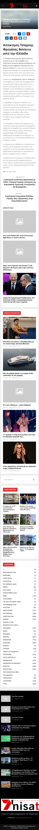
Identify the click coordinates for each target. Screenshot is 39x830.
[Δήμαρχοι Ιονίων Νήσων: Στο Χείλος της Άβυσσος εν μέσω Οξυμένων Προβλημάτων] (5, 784)
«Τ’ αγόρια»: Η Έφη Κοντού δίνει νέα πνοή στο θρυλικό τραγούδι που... (19, 436)
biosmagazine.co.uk (9, 572)
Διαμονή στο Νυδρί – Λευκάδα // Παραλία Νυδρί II (27, 528)
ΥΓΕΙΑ (5, 684)
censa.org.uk (7, 581)
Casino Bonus (7, 578)
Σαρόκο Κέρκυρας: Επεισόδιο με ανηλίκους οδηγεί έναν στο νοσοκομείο (23, 750)
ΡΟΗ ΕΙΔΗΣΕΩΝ (8, 672)
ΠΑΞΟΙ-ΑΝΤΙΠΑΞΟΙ (9, 657)
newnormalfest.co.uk (10, 593)
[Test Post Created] (5, 698)
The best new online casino (12, 602)
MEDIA (5, 587)
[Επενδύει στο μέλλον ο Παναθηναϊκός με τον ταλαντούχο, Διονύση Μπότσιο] (19, 328)
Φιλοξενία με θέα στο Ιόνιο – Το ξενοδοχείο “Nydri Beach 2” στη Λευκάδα (22, 760)
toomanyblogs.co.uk (9, 604)
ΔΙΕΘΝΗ (5, 619)
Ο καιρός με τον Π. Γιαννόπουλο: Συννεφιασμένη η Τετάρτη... (9, 508)
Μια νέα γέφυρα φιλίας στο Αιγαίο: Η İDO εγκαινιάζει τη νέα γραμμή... (18, 374)
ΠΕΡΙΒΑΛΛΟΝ (7, 660)
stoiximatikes (7, 599)
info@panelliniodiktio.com (23, 818)
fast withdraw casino (10, 584)
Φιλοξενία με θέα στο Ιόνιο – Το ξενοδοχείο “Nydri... (27, 549)
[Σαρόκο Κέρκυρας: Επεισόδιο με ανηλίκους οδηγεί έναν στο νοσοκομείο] (5, 750)
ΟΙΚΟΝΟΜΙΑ (7, 654)
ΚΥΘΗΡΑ (6, 646)
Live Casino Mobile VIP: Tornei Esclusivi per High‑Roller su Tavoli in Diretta (18, 236)
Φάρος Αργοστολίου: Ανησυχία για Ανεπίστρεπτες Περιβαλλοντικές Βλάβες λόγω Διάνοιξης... (10, 551)
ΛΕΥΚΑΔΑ (6, 649)
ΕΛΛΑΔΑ (5, 622)
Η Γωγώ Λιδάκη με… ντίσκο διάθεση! (17, 405)
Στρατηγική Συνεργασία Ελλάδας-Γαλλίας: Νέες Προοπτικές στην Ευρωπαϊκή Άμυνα (19, 198)
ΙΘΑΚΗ (5, 631)
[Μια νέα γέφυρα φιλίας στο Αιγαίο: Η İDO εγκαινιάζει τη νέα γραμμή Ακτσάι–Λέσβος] (19, 360)
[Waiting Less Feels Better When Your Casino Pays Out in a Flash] (5, 709)
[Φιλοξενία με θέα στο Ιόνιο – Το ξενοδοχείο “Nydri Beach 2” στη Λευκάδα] (28, 540)
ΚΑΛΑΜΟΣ (6, 634)
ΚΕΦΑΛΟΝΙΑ (7, 640)
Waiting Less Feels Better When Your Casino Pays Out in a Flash (23, 708)
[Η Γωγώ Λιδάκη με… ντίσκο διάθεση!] (19, 391)
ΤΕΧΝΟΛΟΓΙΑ (7, 678)
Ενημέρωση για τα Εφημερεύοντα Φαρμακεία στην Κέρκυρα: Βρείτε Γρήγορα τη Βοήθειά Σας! (23, 738)
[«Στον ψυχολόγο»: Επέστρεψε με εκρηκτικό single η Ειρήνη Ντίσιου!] (19, 453)
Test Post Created (17, 696)
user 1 (6, 346)
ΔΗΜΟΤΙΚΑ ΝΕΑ (8, 616)
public (5, 596)
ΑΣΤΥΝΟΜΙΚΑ (7, 613)
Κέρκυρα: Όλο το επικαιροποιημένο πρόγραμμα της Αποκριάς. (24, 726)
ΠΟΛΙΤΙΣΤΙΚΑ (7, 669)
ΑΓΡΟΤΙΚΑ (6, 607)
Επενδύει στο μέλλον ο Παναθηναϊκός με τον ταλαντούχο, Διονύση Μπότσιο (18, 343)
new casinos (7, 590)
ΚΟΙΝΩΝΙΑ (6, 643)
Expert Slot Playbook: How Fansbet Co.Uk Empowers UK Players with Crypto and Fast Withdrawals (18, 268)
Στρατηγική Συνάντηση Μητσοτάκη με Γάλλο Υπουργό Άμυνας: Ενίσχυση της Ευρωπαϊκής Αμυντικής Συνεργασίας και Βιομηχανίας (19, 183)
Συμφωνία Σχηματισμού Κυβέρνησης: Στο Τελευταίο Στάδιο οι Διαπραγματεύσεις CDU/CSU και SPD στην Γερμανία (19, 300)
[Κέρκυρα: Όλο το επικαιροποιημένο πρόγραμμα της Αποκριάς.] (5, 728)
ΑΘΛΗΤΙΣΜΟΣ (7, 610)
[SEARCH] (34, 480)
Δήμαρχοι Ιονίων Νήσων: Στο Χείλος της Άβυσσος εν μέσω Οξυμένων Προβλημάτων (24, 784)
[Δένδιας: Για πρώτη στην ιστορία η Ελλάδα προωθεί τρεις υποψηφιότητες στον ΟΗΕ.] (28, 499)
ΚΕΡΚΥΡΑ (6, 637)
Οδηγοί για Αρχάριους (10, 651)
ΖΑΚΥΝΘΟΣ (7, 628)
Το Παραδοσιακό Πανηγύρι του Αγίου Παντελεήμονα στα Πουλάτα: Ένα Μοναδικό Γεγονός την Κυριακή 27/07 (25, 772)
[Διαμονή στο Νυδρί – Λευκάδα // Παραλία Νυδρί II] (28, 519)
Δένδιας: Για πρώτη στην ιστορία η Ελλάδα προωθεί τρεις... (28, 507)
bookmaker (6, 575)
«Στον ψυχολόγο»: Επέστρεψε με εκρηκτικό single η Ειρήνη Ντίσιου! (19, 467)
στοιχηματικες (8, 675)
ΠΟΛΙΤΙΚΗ (6, 666)
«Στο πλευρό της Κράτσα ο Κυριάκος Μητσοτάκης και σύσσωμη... (9, 529)
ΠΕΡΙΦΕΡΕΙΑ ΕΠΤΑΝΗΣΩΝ (11, 663)
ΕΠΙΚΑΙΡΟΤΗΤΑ (8, 625)
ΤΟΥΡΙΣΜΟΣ (7, 681)
